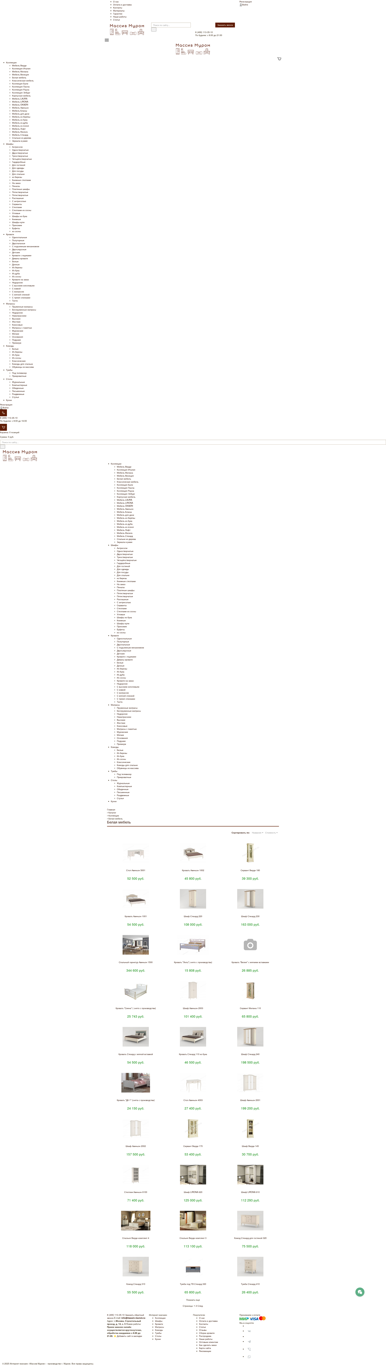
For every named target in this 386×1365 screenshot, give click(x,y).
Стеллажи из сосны (21, 210)
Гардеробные (18, 161)
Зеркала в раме (20, 140)
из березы (17, 176)
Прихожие (17, 225)
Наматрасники (19, 315)
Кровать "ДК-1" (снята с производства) (136, 1100)
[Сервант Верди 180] (250, 853)
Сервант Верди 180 (250, 870)
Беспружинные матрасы (24, 309)
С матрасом (18, 291)
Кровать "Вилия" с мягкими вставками (250, 962)
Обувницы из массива (23, 366)
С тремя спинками (21, 297)
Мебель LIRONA (20, 101)
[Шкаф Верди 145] (250, 1128)
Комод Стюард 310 (135, 1283)
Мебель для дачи (20, 113)
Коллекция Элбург (21, 92)
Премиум (16, 342)
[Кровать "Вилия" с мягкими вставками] (250, 944)
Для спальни (18, 173)
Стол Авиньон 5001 (135, 870)
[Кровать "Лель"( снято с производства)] (193, 944)
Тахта (15, 300)
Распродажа (205, 1335)
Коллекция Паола (21, 86)
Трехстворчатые (20, 155)
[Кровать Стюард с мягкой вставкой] (135, 1036)
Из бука (15, 270)
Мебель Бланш (19, 110)
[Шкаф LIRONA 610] (250, 1174)
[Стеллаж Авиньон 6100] (135, 1174)
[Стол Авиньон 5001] (135, 853)
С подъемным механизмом (25, 246)
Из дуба (16, 273)
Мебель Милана (20, 71)
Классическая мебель (23, 80)
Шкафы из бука (19, 216)
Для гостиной (18, 164)
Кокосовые (17, 324)
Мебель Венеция (20, 74)
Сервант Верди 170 (193, 1146)
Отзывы (203, 1329)
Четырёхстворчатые (22, 158)
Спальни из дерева (21, 137)
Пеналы (16, 185)
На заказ (16, 182)
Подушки (16, 339)
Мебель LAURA (19, 98)
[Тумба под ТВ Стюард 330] (193, 1266)
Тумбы (9, 369)
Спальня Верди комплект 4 (135, 1237)
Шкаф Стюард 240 (250, 1054)
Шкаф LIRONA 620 (193, 1191)
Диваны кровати (20, 258)
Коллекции (11, 62)
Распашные (18, 198)
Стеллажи (17, 207)
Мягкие (15, 333)
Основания (17, 336)
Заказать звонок (225, 24)
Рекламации (205, 1350)
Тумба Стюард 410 (250, 1283)
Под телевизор (19, 372)
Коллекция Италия (21, 68)
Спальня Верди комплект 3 (193, 1237)
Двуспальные (18, 243)
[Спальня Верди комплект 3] (193, 1220)
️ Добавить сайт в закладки (129, 1335)
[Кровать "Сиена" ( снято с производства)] (135, 990)
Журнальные (18, 381)
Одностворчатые (20, 149)
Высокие (16, 318)
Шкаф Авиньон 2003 (193, 1008)
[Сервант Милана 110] (250, 990)
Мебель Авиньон (20, 107)
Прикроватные (19, 375)
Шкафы (9, 143)
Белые (15, 261)
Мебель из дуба (20, 122)
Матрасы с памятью (22, 327)
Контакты (117, 7)
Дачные (16, 264)
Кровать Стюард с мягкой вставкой (136, 1054)
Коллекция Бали (20, 83)
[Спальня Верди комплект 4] (135, 1220)
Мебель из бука (19, 119)
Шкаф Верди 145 (250, 1146)
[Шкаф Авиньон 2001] (250, 1082)
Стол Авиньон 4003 (193, 1100)
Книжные (16, 219)
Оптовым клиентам (208, 1341)
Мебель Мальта (20, 131)
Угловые (16, 213)
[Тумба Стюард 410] (250, 1266)
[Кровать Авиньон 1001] (135, 899)
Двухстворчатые (20, 152)
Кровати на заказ (20, 279)
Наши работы (120, 16)
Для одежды (18, 167)
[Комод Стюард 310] (135, 1266)
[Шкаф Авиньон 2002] (135, 1128)
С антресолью (19, 201)
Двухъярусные (19, 249)
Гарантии (117, 13)
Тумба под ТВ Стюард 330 (193, 1283)
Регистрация (245, 1)
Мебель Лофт (19, 128)
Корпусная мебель (21, 95)
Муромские (17, 330)
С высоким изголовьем (23, 285)
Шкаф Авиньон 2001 (250, 1100)
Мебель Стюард (20, 134)
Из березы (17, 267)
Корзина (4, 432)
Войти (245, 4)
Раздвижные (18, 393)
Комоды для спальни (22, 363)
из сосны (16, 231)
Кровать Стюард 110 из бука (193, 1054)
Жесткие (16, 321)
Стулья (15, 396)
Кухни (9, 399)
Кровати (10, 234)
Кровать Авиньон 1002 (193, 870)
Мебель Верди (19, 65)
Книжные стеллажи (21, 179)
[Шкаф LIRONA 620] (193, 1174)
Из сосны (16, 276)
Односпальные (19, 237)
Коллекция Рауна (20, 89)
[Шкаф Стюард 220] (193, 899)
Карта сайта (205, 1347)
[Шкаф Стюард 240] (250, 1036)
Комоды (10, 345)
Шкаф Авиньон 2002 (136, 1146)
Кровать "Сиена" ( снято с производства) (136, 1008)
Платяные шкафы (21, 189)
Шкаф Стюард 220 (193, 916)
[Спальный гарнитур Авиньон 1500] (135, 944)
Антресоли (17, 146)
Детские (16, 252)
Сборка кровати (207, 1332)
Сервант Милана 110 (250, 1008)
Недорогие (17, 282)
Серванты (17, 204)
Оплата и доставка (122, 4)
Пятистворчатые (20, 192)
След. (200, 1305)
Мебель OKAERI (20, 104)
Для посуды (18, 170)
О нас (116, 1)
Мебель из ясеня (20, 125)
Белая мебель (19, 77)
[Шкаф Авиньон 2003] (193, 990)
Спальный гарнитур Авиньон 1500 (136, 962)
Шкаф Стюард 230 (250, 916)
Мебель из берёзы (21, 116)
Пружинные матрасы (22, 306)
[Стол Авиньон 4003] (193, 1082)
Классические (19, 360)
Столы (9, 378)
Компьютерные (19, 384)
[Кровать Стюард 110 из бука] (193, 1036)
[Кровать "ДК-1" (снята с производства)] (135, 1082)
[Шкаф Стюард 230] (250, 899)
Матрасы (10, 303)
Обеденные (18, 387)
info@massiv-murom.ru (133, 1317)
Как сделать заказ (208, 1344)
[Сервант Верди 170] (193, 1128)
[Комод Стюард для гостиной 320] (250, 1220)
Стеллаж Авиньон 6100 (135, 1191)
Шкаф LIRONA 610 (250, 1191)
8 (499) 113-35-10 (8, 417)
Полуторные (18, 240)
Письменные (18, 390)
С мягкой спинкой (21, 294)
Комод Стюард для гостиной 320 (250, 1237)
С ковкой (16, 288)
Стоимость (270, 832)
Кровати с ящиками (21, 255)
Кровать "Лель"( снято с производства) (193, 962)
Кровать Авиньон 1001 (136, 916)
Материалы (119, 10)
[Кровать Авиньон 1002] (193, 853)
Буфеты (16, 228)
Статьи (116, 19)
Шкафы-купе (18, 222)
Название (257, 832)
